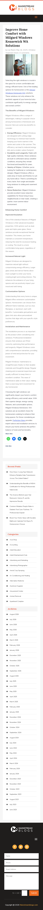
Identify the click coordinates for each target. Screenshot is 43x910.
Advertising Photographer (18, 565)
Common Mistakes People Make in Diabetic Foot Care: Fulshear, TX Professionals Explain (22, 509)
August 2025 (14, 676)
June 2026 (13, 625)
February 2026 (15, 645)
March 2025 (14, 702)
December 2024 (15, 717)
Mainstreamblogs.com (29, 905)
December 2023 (15, 779)
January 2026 (14, 650)
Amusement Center (16, 591)
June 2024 (13, 748)
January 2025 (14, 712)
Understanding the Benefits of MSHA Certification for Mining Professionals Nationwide (22, 486)
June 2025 (13, 686)
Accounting (14, 545)
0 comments (24, 53)
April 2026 (13, 635)
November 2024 (15, 722)
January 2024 (14, 774)
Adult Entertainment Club (18, 555)
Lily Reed (11, 50)
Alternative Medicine (17, 581)
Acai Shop (13, 540)
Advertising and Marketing (19, 560)
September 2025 (15, 671)
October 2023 (14, 789)
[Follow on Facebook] (14, 847)
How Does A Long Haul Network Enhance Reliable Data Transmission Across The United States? (22, 475)
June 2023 (13, 810)
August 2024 (14, 738)
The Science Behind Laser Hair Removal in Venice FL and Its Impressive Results (20, 498)
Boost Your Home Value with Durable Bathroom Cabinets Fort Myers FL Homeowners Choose (23, 521)
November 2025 (15, 661)
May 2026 (13, 630)
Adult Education (15, 550)
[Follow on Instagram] (27, 847)
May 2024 (13, 753)
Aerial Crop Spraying (17, 570)
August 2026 (14, 614)
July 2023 (13, 804)
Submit (34, 893)
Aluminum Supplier (16, 586)
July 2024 (13, 743)
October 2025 (14, 666)
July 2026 (13, 619)
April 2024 (13, 758)
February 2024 (15, 769)
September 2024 (15, 732)
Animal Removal (15, 596)
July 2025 (13, 681)
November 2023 (15, 784)
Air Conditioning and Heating (20, 576)
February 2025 (15, 707)
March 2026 (14, 640)
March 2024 (14, 763)
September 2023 (15, 794)
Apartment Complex (17, 601)
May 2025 (13, 691)
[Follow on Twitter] (21, 847)
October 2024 (14, 727)
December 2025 (15, 655)
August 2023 (14, 799)
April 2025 (13, 697)
